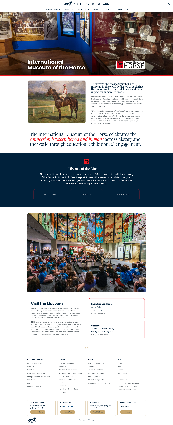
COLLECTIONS (50, 195)
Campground (83, 10)
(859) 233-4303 (68, 407)
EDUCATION (123, 195)
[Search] (169, 4)
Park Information (50, 10)
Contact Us (123, 10)
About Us (108, 10)
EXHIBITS (86, 195)
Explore (68, 10)
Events (96, 10)
